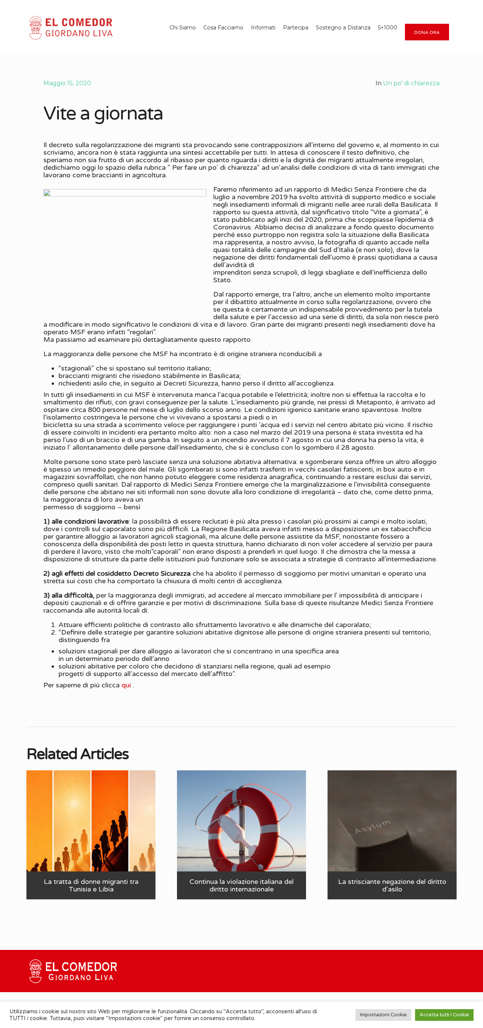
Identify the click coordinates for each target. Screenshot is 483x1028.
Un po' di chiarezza (411, 83)
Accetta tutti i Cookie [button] (444, 1015)
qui (126, 685)
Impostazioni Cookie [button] (383, 1015)
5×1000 (387, 27)
